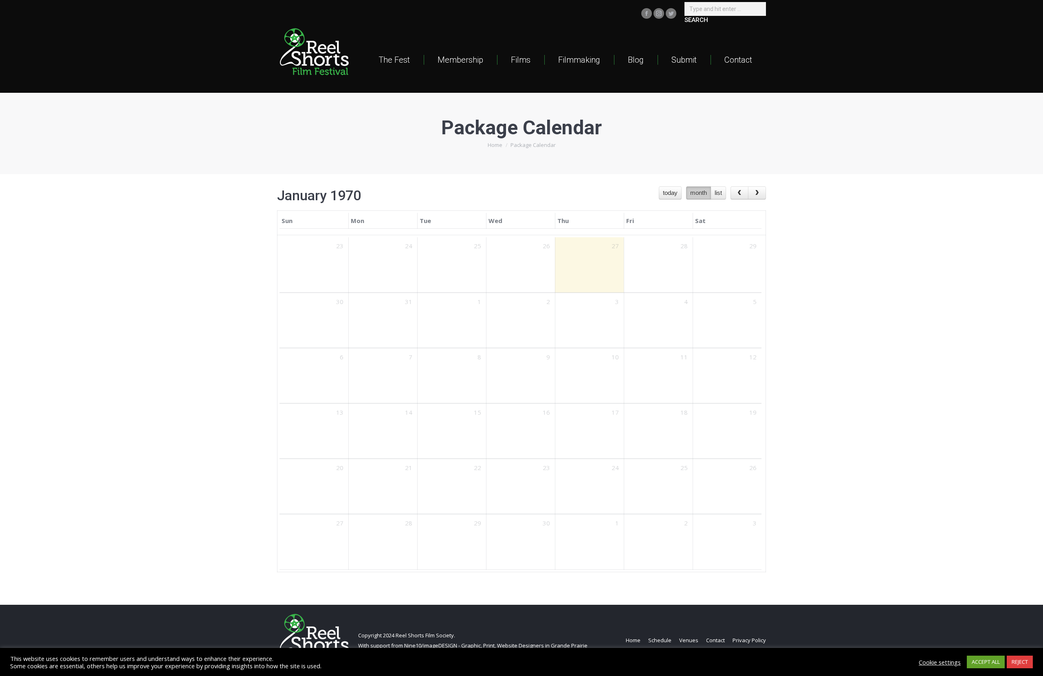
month (698, 192)
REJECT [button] (1020, 661)
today (670, 192)
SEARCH (696, 20)
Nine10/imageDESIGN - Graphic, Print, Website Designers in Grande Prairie (496, 645)
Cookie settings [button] (940, 662)
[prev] (739, 192)
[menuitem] (394, 60)
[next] (757, 192)
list (718, 192)
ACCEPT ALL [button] (986, 661)
